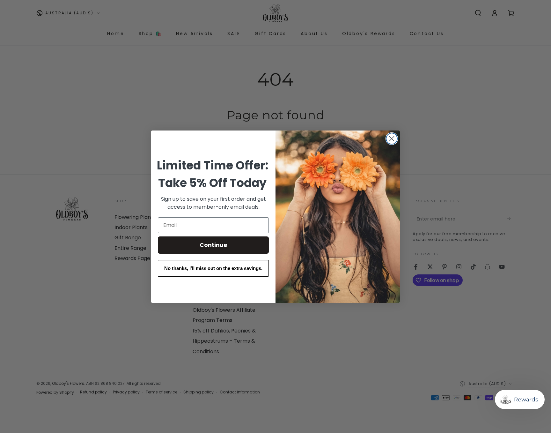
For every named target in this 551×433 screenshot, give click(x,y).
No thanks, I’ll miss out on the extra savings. (213, 268)
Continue (213, 245)
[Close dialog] (391, 138)
